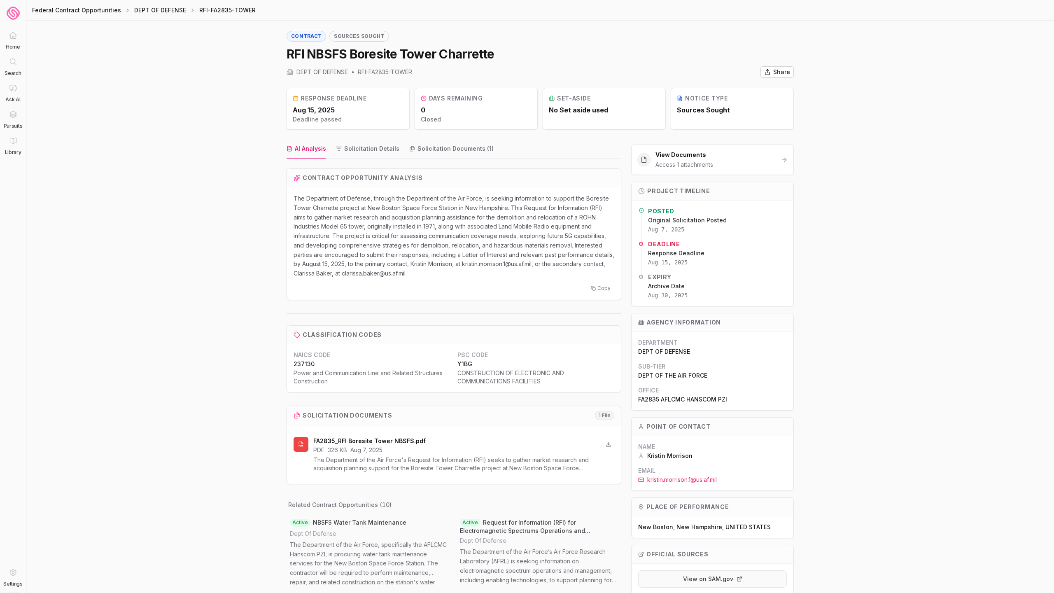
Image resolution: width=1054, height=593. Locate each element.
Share (781, 71)
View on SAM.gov (708, 578)
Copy (604, 288)
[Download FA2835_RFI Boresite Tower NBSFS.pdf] (608, 444)
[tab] (306, 149)
